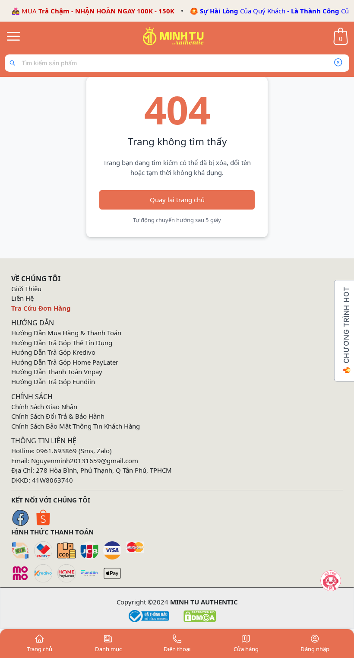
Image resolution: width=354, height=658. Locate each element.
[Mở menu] (13, 36)
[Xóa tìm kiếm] (338, 63)
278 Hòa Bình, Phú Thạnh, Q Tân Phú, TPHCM (104, 470)
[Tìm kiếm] (14, 63)
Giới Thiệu (26, 288)
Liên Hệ (22, 298)
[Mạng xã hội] (330, 580)
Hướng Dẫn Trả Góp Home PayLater (64, 362)
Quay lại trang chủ (177, 199)
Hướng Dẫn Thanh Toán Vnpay (56, 371)
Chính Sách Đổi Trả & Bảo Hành (57, 416)
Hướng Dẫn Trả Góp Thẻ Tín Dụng (61, 342)
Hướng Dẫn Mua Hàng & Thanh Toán (66, 332)
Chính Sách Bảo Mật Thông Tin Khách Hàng (75, 426)
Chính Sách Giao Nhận (44, 406)
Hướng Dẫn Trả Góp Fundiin (53, 381)
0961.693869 (56, 450)
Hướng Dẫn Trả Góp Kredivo (53, 352)
